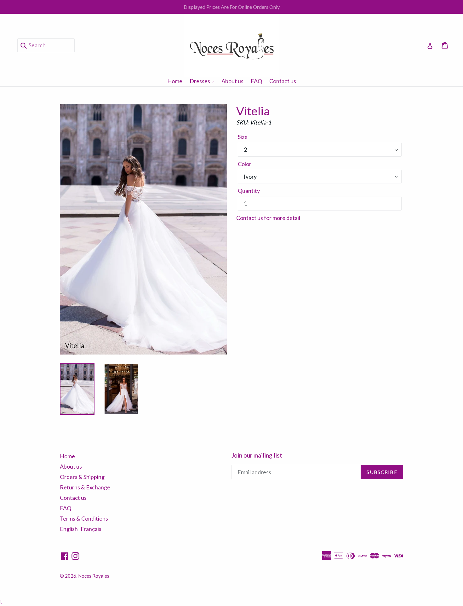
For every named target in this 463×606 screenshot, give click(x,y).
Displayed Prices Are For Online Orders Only (232, 7)
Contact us (282, 81)
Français (91, 528)
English (69, 528)
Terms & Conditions (84, 518)
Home (174, 81)
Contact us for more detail (268, 217)
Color (244, 163)
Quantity (249, 190)
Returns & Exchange (85, 487)
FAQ (256, 81)
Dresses (203, 80)
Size (243, 136)
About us (232, 81)
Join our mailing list (257, 455)
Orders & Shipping (82, 476)
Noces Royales (93, 576)
